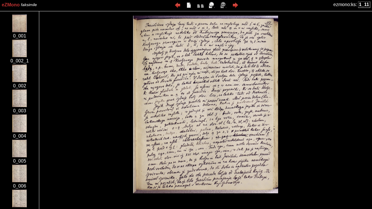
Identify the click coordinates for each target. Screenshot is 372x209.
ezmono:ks (344, 4)
